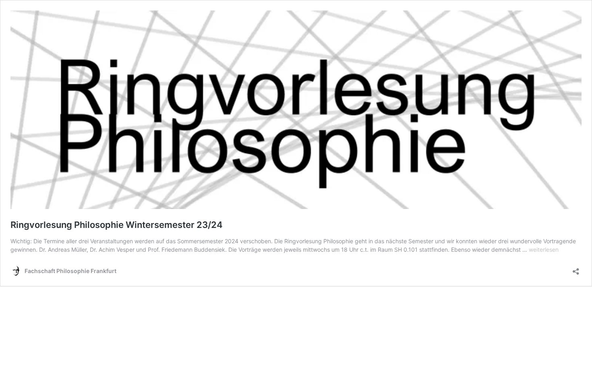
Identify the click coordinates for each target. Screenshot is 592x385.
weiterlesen (544, 249)
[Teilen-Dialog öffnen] (576, 269)
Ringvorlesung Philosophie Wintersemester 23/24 (116, 224)
